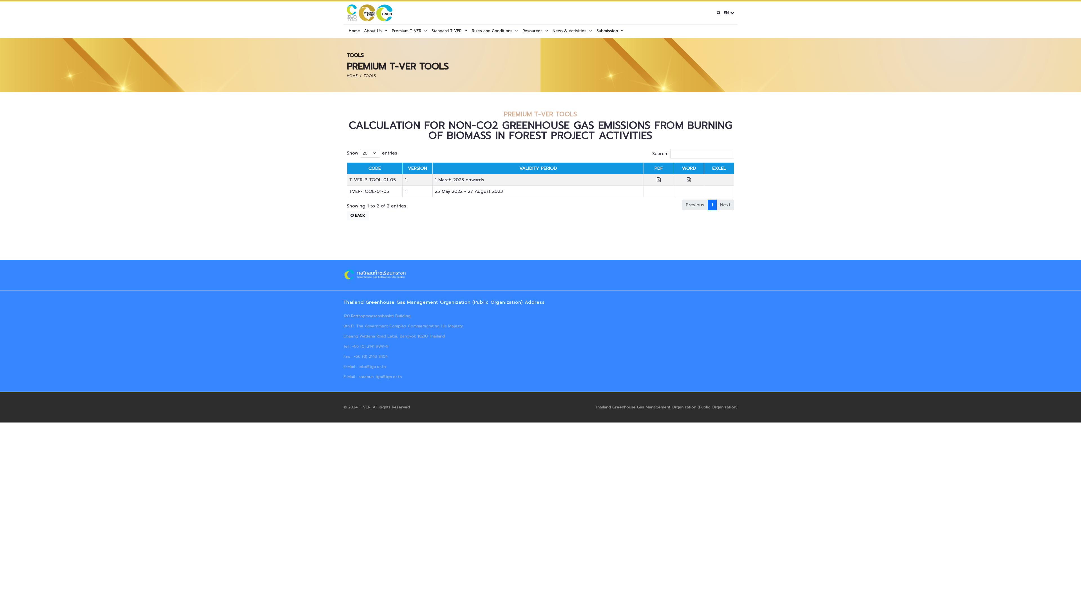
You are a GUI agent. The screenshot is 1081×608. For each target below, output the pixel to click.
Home (354, 31)
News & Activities (569, 31)
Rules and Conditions (492, 31)
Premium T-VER (406, 31)
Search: (660, 153)
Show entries (372, 153)
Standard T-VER (447, 31)
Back (360, 215)
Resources (532, 31)
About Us (373, 31)
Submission (607, 31)
